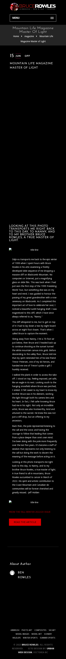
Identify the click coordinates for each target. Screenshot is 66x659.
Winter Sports (30, 638)
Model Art (37, 634)
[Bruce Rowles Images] (33, 7)
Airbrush (15, 630)
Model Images (22, 634)
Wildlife (16, 638)
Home (16, 36)
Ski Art (52, 630)
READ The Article (25, 522)
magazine (29, 36)
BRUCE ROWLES (30, 644)
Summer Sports (47, 638)
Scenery (48, 634)
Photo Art (27, 630)
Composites (40, 630)
